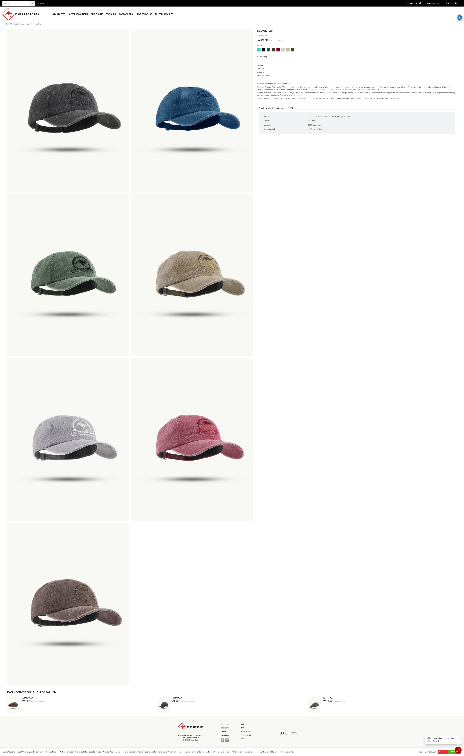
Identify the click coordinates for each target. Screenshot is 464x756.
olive (292, 50)
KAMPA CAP (177, 698)
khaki (288, 50)
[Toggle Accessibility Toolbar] (460, 17)
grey (283, 50)
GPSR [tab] (291, 108)
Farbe (259, 45)
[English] (39, 3)
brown (273, 50)
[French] (41, 3)
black (263, 50)
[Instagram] (227, 740)
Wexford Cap (328, 698)
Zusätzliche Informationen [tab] (271, 108)
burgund (278, 50)
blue (268, 50)
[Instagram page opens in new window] (420, 3)
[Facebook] (222, 740)
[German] (43, 3)
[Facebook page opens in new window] (416, 3)
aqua (259, 50)
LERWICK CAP (27, 698)
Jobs (410, 3)
